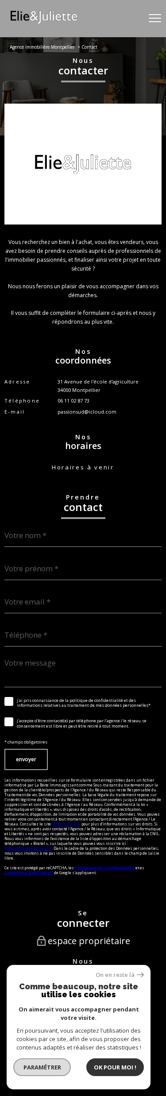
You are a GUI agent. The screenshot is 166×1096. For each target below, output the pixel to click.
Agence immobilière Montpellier (42, 47)
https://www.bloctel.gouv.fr (28, 848)
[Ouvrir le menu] (155, 19)
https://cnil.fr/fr (66, 823)
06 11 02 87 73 (73, 400)
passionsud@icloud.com (87, 411)
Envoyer (26, 759)
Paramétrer (42, 1067)
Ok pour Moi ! (115, 1067)
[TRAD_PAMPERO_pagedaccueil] (44, 22)
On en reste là (115, 975)
